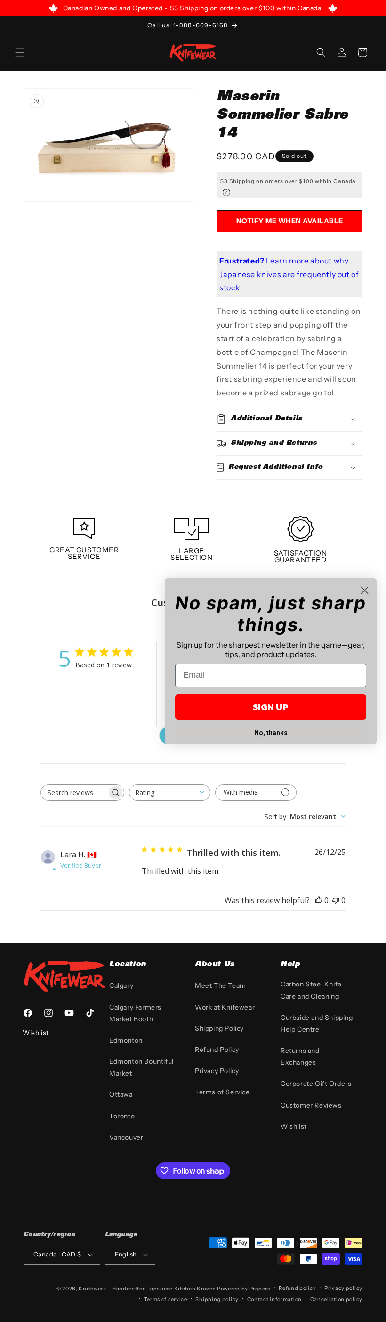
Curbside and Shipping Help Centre (317, 1023)
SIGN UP (271, 707)
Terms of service (165, 1299)
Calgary (121, 985)
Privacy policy (343, 1288)
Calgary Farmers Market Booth (135, 1013)
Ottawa (121, 1094)
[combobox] (169, 792)
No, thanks (271, 733)
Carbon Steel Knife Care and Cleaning (311, 990)
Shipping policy (217, 1299)
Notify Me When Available (289, 220)
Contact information (274, 1299)
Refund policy (297, 1288)
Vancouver (126, 1137)
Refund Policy (217, 1049)
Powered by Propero (244, 1288)
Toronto (122, 1116)
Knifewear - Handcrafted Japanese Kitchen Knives (147, 1288)
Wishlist (294, 1126)
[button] (19, 52)
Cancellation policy (336, 1299)
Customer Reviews (311, 1105)
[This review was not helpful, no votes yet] (335, 900)
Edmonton (126, 1040)
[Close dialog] (364, 590)
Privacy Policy (217, 1071)
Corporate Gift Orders (316, 1083)
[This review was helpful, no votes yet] (318, 900)
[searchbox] (74, 792)
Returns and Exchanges (300, 1056)
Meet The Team (220, 985)
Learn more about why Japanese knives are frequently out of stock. (289, 274)
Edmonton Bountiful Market (141, 1067)
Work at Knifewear (225, 1007)
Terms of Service (222, 1092)
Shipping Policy (219, 1028)
